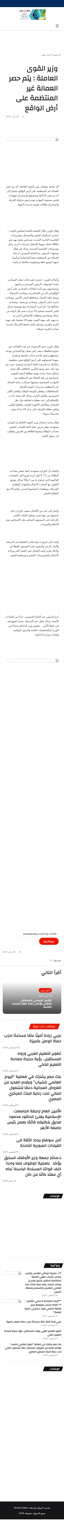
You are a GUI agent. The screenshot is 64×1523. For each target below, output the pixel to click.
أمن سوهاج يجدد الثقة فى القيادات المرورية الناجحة (38, 1142)
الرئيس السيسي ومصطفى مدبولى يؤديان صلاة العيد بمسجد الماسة (32, 1003)
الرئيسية (57, 54)
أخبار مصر (46, 54)
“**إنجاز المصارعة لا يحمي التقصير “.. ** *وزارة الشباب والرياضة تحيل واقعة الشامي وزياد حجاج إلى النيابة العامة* (42, 1307)
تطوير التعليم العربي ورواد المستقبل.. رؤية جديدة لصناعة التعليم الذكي (35, 1059)
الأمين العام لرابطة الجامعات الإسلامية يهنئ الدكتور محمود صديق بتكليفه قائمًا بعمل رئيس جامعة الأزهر (34, 1119)
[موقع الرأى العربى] (32, 14)
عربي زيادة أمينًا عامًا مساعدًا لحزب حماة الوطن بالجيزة (32, 1038)
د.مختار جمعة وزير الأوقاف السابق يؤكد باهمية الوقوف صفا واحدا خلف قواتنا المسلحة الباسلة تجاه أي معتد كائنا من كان (32, 1166)
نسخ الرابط (48, 941)
